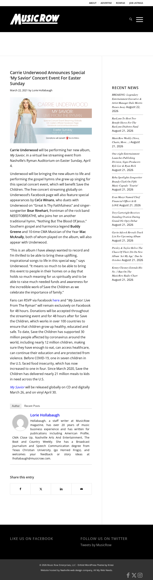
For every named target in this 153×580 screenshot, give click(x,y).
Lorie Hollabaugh (42, 90)
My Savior (17, 387)
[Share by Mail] (82, 489)
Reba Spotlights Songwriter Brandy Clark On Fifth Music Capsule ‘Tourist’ (127, 181)
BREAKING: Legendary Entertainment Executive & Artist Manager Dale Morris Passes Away (127, 101)
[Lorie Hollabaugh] (20, 429)
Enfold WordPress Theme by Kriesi (96, 572)
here (56, 300)
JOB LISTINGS (136, 2)
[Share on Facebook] (20, 489)
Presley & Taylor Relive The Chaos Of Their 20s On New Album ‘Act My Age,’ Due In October (127, 254)
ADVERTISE (106, 2)
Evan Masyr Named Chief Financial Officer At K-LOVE (126, 201)
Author (16, 405)
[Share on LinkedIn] (61, 489)
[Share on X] (41, 489)
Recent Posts (32, 405)
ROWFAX (120, 2)
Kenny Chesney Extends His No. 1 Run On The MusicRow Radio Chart (127, 272)
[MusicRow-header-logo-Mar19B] (35, 19)
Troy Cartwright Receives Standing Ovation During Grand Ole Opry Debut (126, 217)
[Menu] (138, 19)
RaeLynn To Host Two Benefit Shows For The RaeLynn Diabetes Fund (125, 122)
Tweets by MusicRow (95, 553)
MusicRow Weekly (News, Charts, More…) (125, 140)
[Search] (130, 19)
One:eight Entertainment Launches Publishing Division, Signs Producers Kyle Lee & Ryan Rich (126, 160)
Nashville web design (71, 578)
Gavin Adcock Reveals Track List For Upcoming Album (127, 234)
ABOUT (92, 2)
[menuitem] (93, 3)
